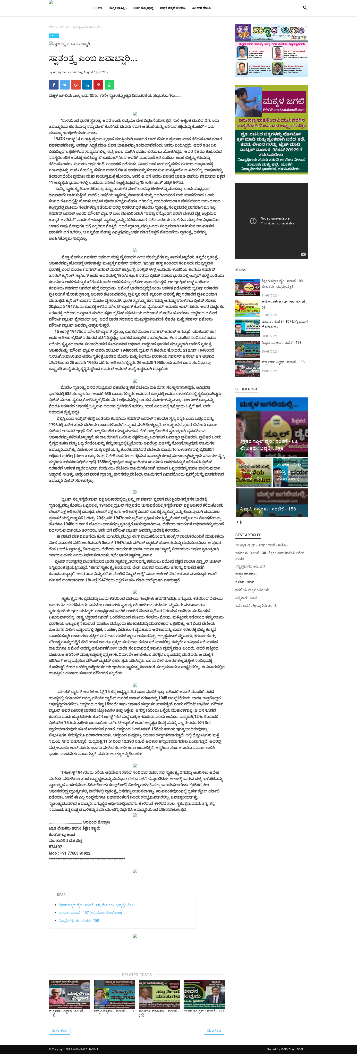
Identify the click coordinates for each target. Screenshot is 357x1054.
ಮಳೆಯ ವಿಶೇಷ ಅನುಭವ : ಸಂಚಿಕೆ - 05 (284, 305)
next (241, 522)
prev (237, 522)
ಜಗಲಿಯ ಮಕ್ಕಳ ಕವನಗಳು (252, 590)
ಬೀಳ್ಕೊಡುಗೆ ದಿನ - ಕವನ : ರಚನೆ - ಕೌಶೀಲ (261, 545)
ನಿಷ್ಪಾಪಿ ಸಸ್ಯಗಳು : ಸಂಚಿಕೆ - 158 (79, 920)
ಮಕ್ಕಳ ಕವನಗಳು (246, 574)
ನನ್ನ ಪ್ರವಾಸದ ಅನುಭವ (250, 566)
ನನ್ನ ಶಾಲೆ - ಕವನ (246, 598)
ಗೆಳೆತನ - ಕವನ (244, 582)
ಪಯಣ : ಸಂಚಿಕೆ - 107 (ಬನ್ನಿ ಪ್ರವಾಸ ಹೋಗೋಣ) (90, 913)
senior (53, 35)
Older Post (214, 1030)
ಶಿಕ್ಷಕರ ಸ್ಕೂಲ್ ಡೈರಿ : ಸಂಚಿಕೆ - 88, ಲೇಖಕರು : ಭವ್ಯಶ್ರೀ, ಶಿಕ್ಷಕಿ (96, 905)
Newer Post (59, 1030)
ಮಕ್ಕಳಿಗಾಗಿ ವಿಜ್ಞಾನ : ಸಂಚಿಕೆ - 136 (283, 362)
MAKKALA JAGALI (86, 1049)
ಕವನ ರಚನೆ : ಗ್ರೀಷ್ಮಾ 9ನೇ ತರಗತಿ (256, 606)
